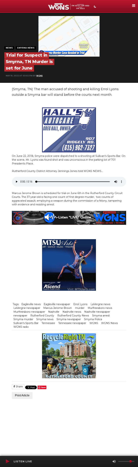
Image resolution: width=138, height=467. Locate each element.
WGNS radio (21, 326)
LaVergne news (100, 304)
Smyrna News (25, 48)
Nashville (53, 311)
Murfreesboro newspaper (29, 311)
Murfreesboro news (100, 308)
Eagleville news (31, 304)
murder (79, 308)
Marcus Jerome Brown (57, 308)
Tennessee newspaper (72, 323)
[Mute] (114, 461)
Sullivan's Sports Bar (25, 323)
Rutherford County (42, 315)
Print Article (22, 395)
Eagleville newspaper (57, 304)
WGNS (39, 76)
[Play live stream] (7, 461)
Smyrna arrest (101, 315)
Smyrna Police (93, 319)
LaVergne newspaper (26, 308)
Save (43, 387)
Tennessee (48, 323)
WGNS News (109, 323)
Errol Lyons (80, 304)
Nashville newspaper (97, 311)
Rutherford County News (73, 315)
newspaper (20, 315)
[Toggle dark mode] (94, 7)
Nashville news (72, 311)
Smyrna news (44, 319)
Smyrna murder (23, 319)
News (9, 48)
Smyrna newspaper (69, 319)
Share (19, 386)
